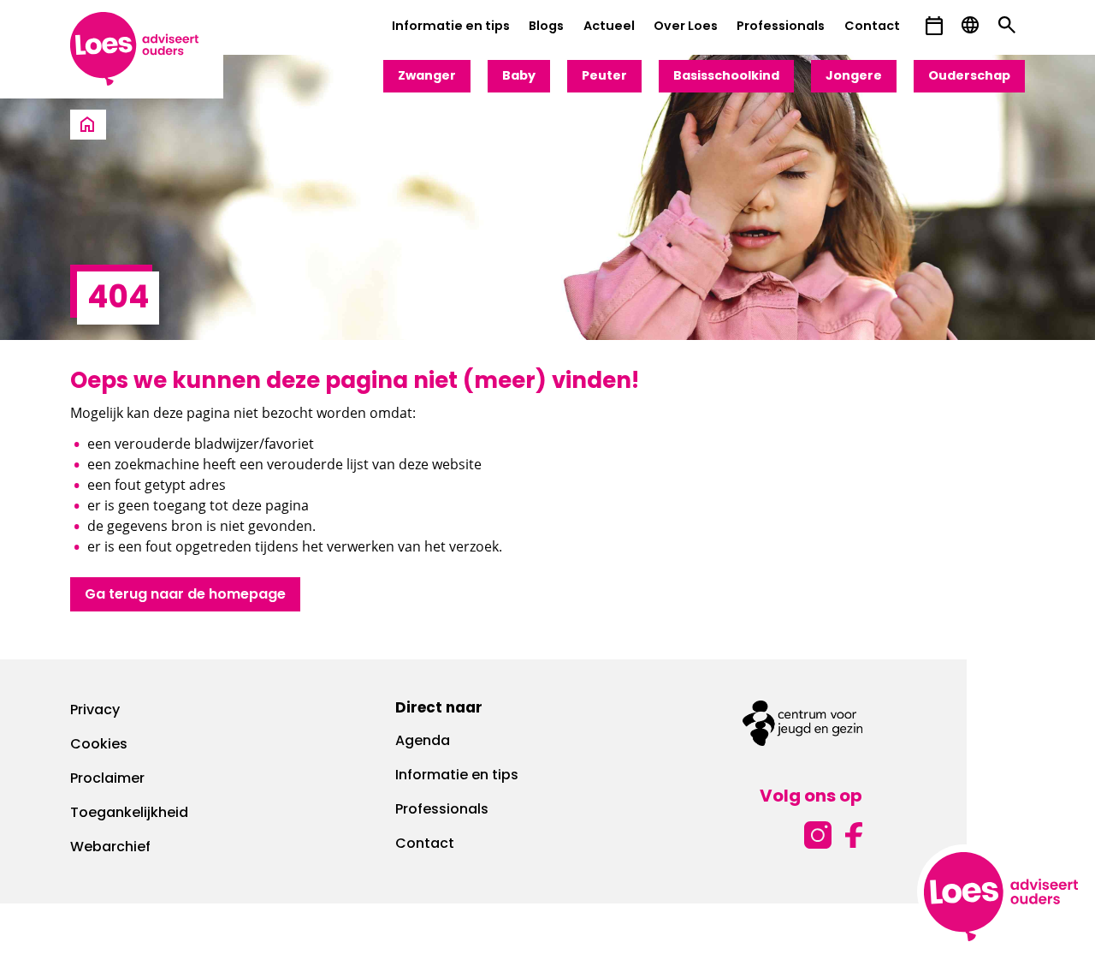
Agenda (422, 741)
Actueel (609, 27)
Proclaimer (107, 779)
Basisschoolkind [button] (726, 76)
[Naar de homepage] (87, 125)
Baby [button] (519, 76)
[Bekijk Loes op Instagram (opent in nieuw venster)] (818, 833)
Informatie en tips (451, 27)
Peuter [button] (604, 76)
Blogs (546, 27)
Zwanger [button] (427, 76)
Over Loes (686, 27)
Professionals (781, 27)
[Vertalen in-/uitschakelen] (970, 25)
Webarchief (110, 848)
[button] (934, 26)
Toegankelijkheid (129, 813)
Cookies (98, 745)
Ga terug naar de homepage (185, 595)
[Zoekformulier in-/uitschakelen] (1007, 25)
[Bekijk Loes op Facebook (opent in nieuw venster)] (853, 833)
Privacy (95, 711)
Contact (872, 27)
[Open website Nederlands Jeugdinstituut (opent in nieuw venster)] (802, 723)
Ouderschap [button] (969, 76)
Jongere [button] (854, 76)
